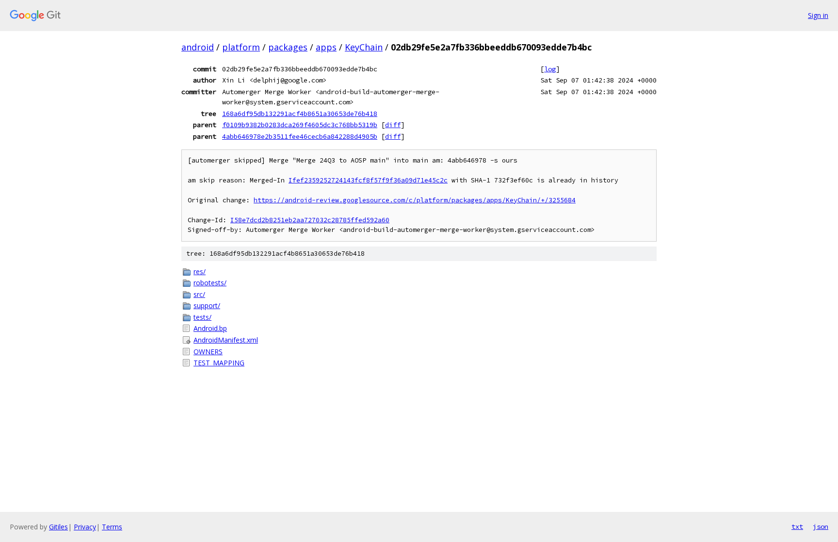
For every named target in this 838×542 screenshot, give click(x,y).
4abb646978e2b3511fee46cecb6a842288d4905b (299, 136)
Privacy (85, 526)
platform (241, 47)
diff (393, 124)
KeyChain (364, 47)
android (197, 47)
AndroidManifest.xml (225, 340)
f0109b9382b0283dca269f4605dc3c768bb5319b (299, 124)
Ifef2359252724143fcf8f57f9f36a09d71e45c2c (368, 180)
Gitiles (58, 526)
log (550, 69)
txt (797, 526)
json (820, 526)
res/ (199, 271)
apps (326, 47)
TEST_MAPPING (218, 362)
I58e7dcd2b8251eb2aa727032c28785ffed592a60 (309, 220)
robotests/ (209, 282)
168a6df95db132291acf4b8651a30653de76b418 (299, 113)
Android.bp (210, 328)
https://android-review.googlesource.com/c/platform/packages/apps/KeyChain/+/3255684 (415, 200)
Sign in (818, 15)
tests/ (202, 317)
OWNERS (208, 351)
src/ (199, 294)
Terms (112, 526)
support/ (206, 305)
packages (287, 47)
